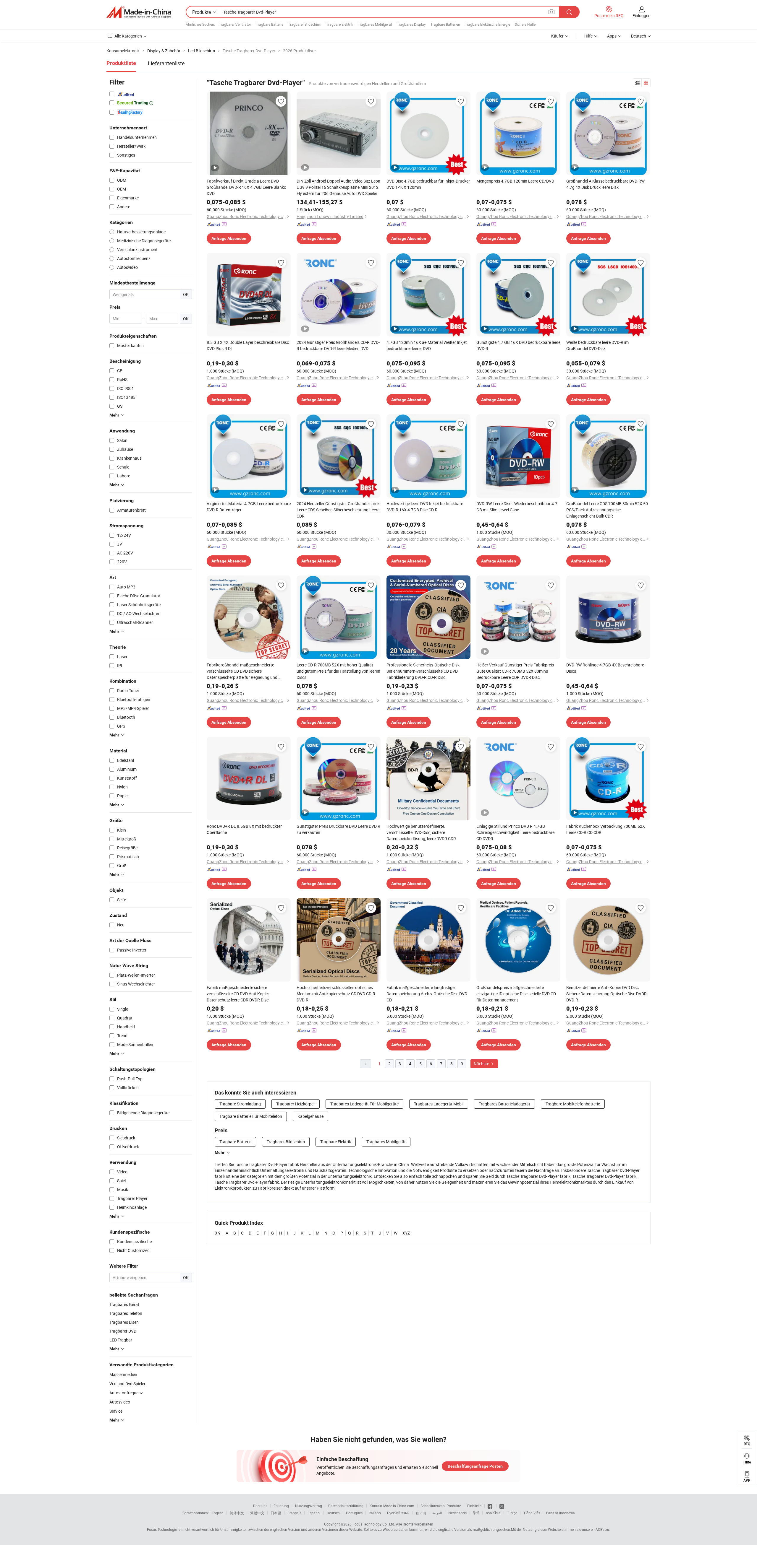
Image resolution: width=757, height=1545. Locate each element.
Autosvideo (119, 1402)
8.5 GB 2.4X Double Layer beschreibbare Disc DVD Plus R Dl (248, 345)
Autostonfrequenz (126, 1393)
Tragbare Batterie (269, 24)
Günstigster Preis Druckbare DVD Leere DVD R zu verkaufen (338, 829)
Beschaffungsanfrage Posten (475, 1466)
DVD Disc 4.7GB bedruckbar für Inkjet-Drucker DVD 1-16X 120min (428, 184)
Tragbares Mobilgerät (375, 24)
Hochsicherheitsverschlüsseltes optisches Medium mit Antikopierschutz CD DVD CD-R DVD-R (336, 994)
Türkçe (512, 1512)
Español (314, 1512)
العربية (437, 1512)
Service (115, 1411)
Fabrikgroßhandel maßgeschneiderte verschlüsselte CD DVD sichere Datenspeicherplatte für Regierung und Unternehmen (242, 671)
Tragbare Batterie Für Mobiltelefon (250, 1116)
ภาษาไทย (493, 1512)
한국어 (420, 1512)
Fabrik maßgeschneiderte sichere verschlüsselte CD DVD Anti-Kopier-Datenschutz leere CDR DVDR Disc (238, 994)
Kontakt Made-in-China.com (392, 1505)
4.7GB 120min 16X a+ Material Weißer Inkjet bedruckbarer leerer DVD (426, 345)
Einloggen (642, 15)
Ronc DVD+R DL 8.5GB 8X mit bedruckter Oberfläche (244, 829)
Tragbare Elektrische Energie (487, 24)
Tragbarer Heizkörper (295, 1104)
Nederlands (457, 1512)
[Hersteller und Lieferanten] (138, 12)
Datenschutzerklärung (345, 1505)
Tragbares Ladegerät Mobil (438, 1104)
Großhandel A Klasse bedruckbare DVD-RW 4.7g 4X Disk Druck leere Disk (605, 184)
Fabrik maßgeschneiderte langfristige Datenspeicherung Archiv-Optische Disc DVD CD (426, 994)
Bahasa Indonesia (560, 1512)
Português (354, 1512)
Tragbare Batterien (445, 24)
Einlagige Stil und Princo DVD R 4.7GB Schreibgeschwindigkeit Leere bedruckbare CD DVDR (515, 832)
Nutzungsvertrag (308, 1505)
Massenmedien (123, 1374)
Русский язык (398, 1512)
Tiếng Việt (531, 1512)
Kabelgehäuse (310, 1116)
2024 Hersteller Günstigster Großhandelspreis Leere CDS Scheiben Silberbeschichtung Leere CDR (338, 510)
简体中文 (237, 1512)
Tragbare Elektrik (339, 24)
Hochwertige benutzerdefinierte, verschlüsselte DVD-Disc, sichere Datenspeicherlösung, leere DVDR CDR (421, 832)
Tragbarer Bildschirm (304, 24)
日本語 (276, 1512)
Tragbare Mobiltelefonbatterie (573, 1104)
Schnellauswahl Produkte (440, 1505)
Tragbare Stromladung (240, 1104)
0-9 (218, 1233)
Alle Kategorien (128, 36)
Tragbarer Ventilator (235, 24)
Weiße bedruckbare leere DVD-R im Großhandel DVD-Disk (597, 345)
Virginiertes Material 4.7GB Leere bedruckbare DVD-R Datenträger (249, 507)
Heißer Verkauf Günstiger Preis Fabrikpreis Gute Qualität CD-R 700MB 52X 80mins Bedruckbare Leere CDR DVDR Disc (515, 671)
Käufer (557, 36)
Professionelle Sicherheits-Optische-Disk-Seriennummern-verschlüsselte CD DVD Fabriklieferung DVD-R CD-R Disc (423, 671)
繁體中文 (257, 1512)
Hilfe (588, 36)
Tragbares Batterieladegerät (504, 1104)
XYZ (406, 1233)
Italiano (375, 1512)
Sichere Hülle (525, 24)
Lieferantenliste (166, 63)
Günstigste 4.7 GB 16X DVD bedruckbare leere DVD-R (518, 345)
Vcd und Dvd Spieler (127, 1383)
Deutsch (333, 1512)
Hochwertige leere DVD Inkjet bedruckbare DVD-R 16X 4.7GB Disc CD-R (424, 507)
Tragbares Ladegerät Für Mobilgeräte (364, 1104)
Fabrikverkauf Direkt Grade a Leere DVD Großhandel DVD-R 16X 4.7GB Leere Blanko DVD (246, 187)
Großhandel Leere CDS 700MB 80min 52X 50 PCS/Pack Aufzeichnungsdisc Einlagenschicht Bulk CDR (607, 510)
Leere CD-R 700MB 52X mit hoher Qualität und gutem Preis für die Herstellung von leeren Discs (338, 671)
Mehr (219, 1152)
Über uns (260, 1505)
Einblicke (474, 1505)
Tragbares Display (411, 24)
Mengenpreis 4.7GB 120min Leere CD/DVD (515, 181)
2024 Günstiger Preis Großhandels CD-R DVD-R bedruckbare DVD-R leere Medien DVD (338, 345)
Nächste (482, 1063)
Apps (612, 36)
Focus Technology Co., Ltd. (373, 1524)
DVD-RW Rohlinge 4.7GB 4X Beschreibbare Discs (605, 668)
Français (294, 1512)
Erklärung (281, 1505)
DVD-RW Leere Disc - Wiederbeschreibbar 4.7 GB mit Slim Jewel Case (516, 507)
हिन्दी (476, 1512)
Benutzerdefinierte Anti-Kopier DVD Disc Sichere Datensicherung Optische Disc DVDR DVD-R (606, 994)
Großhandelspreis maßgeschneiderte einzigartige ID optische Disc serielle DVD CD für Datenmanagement (516, 994)
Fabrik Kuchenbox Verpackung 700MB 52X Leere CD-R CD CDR (605, 829)
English (218, 1512)
